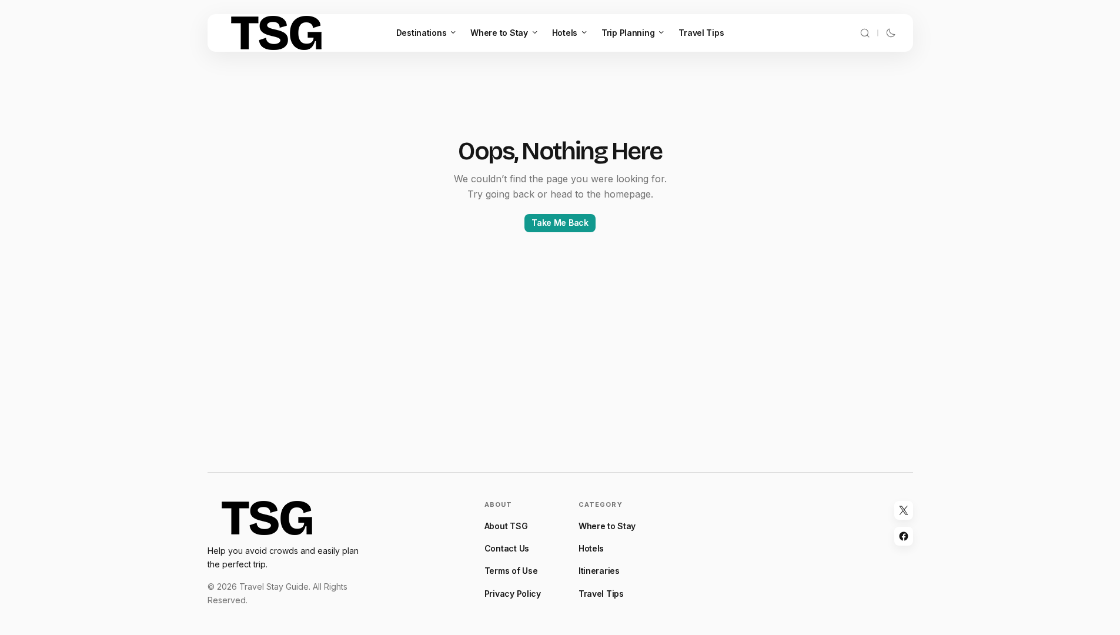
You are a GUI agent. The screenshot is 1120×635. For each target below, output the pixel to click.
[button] (865, 33)
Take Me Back (560, 223)
